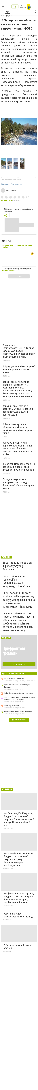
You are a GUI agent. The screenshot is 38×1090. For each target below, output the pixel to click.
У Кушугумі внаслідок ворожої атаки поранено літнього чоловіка (19, 369)
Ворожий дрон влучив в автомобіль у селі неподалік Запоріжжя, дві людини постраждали (18, 410)
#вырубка (18, 184)
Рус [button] (7, 12)
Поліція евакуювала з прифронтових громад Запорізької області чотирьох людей (18, 484)
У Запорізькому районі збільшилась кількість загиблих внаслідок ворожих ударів (18, 429)
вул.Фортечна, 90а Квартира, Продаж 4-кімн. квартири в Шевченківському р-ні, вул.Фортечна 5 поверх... (18, 898)
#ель (12, 184)
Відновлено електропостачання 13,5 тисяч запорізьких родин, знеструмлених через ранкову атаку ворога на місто (19, 351)
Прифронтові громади (14, 651)
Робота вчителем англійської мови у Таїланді (18, 915)
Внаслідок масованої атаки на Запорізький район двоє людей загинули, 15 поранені (19, 466)
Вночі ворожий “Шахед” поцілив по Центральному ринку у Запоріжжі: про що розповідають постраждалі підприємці (19, 599)
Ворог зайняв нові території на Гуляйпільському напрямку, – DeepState (16, 581)
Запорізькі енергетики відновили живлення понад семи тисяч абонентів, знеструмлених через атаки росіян (17, 448)
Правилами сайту (8, 271)
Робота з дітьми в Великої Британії (17, 947)
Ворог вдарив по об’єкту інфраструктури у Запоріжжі (17, 566)
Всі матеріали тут (19, 664)
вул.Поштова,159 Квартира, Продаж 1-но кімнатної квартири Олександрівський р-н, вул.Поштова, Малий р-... (18, 819)
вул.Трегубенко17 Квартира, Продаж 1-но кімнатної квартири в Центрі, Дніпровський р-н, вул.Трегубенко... (18, 859)
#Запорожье (5, 184)
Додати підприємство (19, 720)
